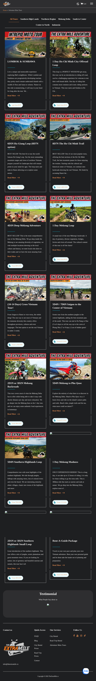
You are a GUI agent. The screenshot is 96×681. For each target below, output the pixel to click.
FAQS (36, 636)
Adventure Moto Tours (58, 645)
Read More (12, 96)
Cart (84, 4)
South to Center (79, 19)
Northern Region (48, 19)
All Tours (14, 19)
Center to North (43, 25)
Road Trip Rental (56, 641)
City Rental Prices (38, 646)
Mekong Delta (64, 19)
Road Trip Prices (38, 654)
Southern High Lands (29, 19)
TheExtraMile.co (54, 676)
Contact (37, 661)
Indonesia (56, 25)
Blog (36, 641)
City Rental (54, 636)
